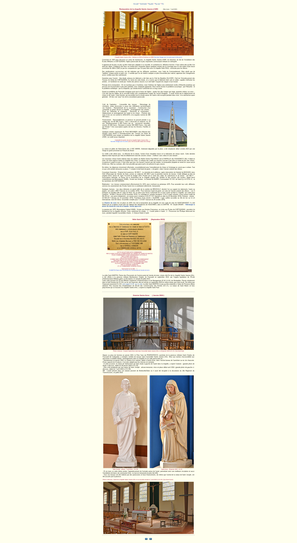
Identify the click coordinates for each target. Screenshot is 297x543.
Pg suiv (157, 4)
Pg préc (150, 4)
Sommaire (143, 4)
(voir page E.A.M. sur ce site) (132, 284)
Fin (163, 4)
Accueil (135, 4)
